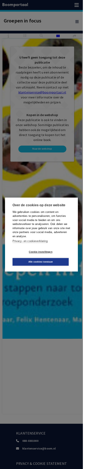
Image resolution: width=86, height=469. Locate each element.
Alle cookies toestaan (40, 261)
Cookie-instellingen (40, 251)
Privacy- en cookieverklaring (30, 241)
